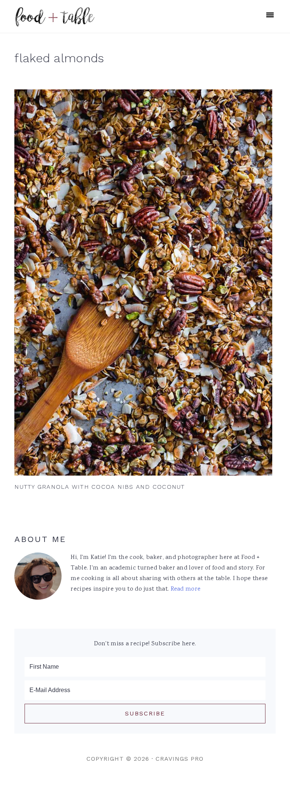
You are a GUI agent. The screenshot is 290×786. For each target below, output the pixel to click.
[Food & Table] (55, 22)
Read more (186, 589)
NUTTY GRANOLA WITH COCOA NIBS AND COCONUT (99, 486)
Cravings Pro (180, 758)
